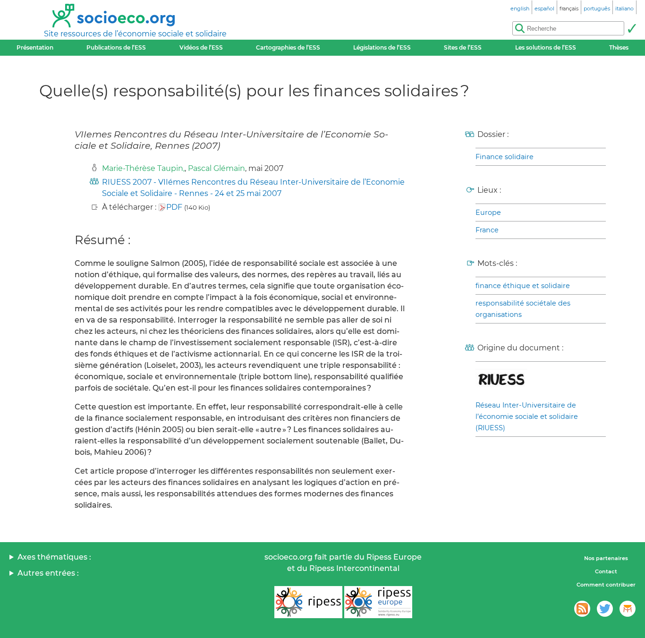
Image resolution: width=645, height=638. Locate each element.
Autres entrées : (48, 573)
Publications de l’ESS (116, 47)
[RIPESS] (308, 602)
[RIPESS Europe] (378, 602)
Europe (488, 212)
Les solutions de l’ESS (545, 47)
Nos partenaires (606, 558)
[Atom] (582, 609)
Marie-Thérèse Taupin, (143, 168)
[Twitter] (605, 609)
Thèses (618, 47)
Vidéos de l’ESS (201, 47)
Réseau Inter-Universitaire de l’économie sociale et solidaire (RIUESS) (526, 416)
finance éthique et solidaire (522, 285)
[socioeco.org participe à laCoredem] (628, 609)
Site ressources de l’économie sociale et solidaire (135, 33)
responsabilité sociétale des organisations (522, 309)
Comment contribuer (606, 584)
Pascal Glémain (216, 168)
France (487, 230)
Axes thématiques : (54, 557)
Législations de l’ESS (382, 47)
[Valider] (632, 28)
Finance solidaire (504, 157)
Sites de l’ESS (463, 47)
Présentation (35, 47)
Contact (606, 571)
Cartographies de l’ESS (288, 47)
